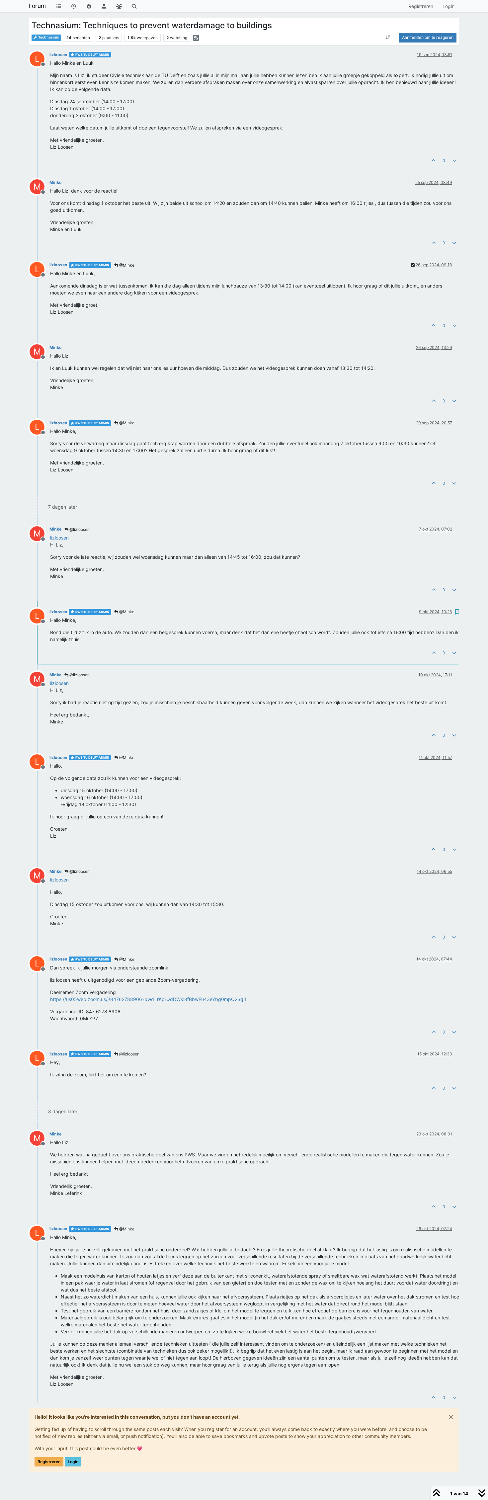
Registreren (49, 1461)
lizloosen (58, 54)
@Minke (126, 265)
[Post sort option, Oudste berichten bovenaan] (388, 37)
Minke (55, 182)
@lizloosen (79, 529)
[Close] (451, 1417)
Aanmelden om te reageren (427, 37)
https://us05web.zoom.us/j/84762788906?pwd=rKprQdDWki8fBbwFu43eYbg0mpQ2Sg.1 (148, 999)
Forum (37, 5)
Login (73, 1461)
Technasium (48, 37)
